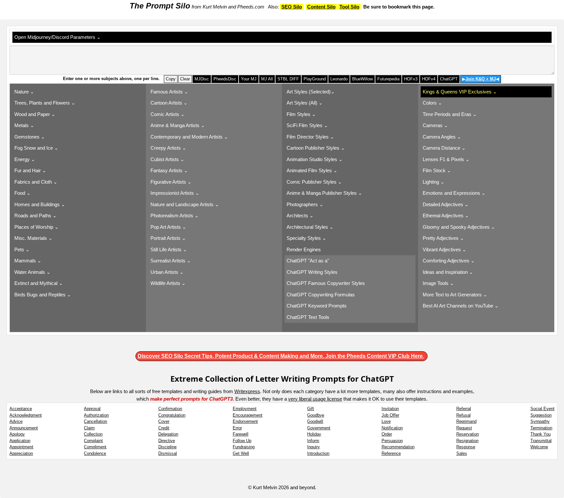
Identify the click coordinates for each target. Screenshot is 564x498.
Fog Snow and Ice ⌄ (36, 148)
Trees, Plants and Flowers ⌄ (44, 103)
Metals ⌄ (24, 125)
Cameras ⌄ (435, 125)
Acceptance (20, 408)
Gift (310, 408)
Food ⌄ (22, 193)
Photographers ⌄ (305, 204)
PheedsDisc (225, 78)
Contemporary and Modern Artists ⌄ (189, 137)
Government (318, 427)
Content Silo (321, 6)
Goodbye (315, 415)
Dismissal (167, 453)
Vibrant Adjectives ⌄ (444, 249)
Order (387, 434)
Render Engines (305, 249)
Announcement (23, 427)
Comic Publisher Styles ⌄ (314, 182)
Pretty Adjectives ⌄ (443, 238)
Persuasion (392, 440)
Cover (163, 421)
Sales (461, 453)
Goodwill (315, 421)
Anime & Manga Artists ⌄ (177, 125)
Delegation (168, 434)
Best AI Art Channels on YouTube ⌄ (461, 305)
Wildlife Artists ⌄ (168, 283)
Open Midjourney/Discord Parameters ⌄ (58, 37)
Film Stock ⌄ (437, 170)
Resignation (467, 440)
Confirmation (170, 408)
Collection (93, 434)
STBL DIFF (288, 78)
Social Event (542, 408)
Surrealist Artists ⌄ (170, 260)
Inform (313, 440)
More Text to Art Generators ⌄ (455, 294)
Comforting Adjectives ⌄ (449, 260)
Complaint (93, 440)
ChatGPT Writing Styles (313, 272)
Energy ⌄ (24, 159)
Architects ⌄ (300, 215)
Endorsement (245, 421)
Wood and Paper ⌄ (34, 114)
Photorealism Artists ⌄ (174, 215)
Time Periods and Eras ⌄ (450, 114)
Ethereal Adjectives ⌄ (446, 215)
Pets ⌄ (22, 249)
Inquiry (313, 446)
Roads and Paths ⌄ (35, 215)
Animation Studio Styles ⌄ (315, 159)
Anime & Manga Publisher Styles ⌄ (324, 193)
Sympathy (540, 421)
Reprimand (466, 421)
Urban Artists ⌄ (167, 272)
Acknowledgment (25, 415)
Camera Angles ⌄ (442, 137)
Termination (541, 427)
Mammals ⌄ (27, 260)
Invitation (390, 408)
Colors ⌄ (432, 103)
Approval (92, 408)
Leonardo (339, 78)
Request (464, 427)
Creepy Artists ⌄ (168, 148)
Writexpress (247, 391)
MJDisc (201, 78)
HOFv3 (411, 78)
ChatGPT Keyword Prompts (317, 305)
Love (386, 421)
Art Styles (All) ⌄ (305, 103)
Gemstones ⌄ (29, 137)
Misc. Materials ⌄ (33, 238)
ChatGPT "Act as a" (308, 260)
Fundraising (244, 446)
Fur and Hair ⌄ (30, 170)
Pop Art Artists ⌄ (168, 227)
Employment (245, 408)
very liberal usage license (315, 399)
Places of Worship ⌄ (36, 227)
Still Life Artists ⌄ (168, 249)
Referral (463, 408)
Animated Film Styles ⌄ (312, 170)
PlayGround (314, 78)
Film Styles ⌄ (301, 114)
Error (237, 427)
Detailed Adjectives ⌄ (446, 204)
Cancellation (95, 421)
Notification (392, 427)
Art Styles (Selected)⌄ (311, 91)
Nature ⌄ (24, 91)
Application (19, 440)
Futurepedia (388, 78)
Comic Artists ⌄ (167, 114)
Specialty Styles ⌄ (306, 238)
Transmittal (541, 440)
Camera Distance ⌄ (444, 148)
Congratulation (171, 415)
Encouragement (247, 415)
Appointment (21, 446)
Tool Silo (349, 6)
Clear (185, 78)
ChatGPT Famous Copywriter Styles (326, 283)
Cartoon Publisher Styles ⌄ (316, 148)
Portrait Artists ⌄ (168, 238)
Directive (166, 440)
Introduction (318, 453)
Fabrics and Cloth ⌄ (35, 182)
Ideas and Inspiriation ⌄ (448, 272)
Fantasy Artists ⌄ (169, 170)
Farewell (240, 434)
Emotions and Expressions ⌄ (454, 193)
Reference (391, 453)
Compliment (95, 446)
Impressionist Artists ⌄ (174, 193)
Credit (163, 427)
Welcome (539, 446)
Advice (16, 421)
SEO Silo (291, 6)
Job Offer (390, 415)
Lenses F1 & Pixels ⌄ (446, 159)
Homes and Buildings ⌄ (39, 204)
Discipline (167, 446)
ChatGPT (449, 78)
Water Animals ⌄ (32, 272)
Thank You (540, 434)
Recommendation (398, 446)
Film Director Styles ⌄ (310, 137)
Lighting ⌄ (434, 182)
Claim (89, 427)
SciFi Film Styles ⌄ (307, 125)
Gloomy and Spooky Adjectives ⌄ (459, 227)
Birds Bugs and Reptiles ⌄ (42, 294)
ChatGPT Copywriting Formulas (321, 294)
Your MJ (249, 78)
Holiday (314, 434)
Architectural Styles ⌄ (310, 227)
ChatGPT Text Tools (309, 317)
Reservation (467, 434)
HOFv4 (429, 78)
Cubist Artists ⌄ (167, 159)
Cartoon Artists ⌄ (169, 103)
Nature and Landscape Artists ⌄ (184, 204)
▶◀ (480, 78)
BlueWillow (362, 78)
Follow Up (242, 440)
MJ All (267, 78)
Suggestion (541, 415)
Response (465, 446)
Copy (170, 78)
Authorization (96, 415)
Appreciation (21, 453)
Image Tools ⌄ (438, 283)
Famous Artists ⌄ (169, 91)
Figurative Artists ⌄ (171, 182)
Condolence (95, 453)
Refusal (463, 415)
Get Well (241, 453)
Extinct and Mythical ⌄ (38, 283)
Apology (17, 434)
